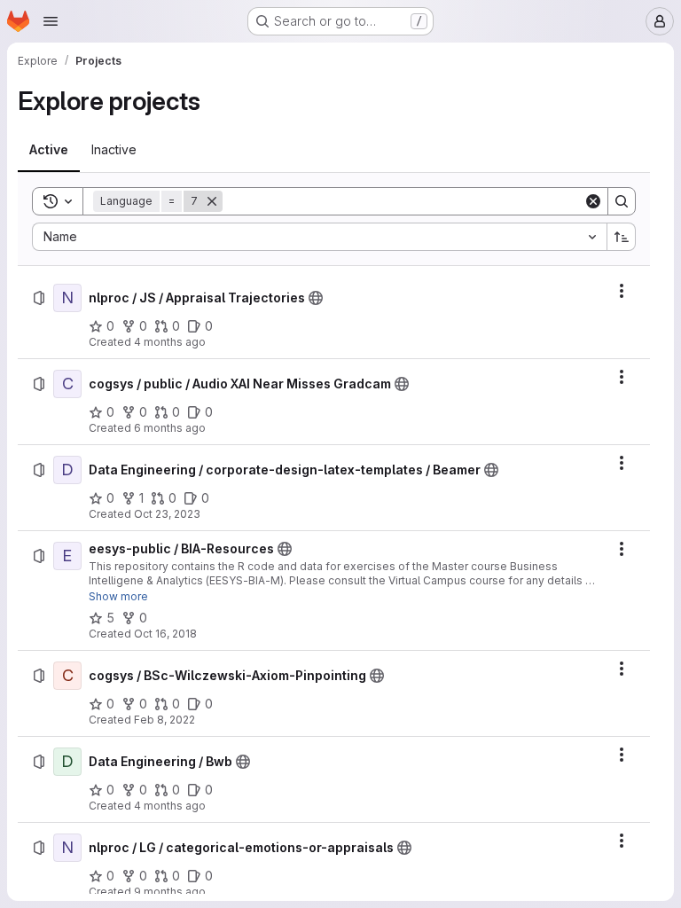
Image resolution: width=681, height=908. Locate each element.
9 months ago (170, 891)
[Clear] (593, 201)
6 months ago (170, 427)
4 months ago (170, 341)
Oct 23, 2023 (167, 514)
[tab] (49, 150)
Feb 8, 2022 (164, 719)
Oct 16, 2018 (165, 633)
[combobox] (319, 237)
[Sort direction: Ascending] (621, 237)
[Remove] (212, 201)
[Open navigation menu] (50, 21)
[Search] (621, 201)
